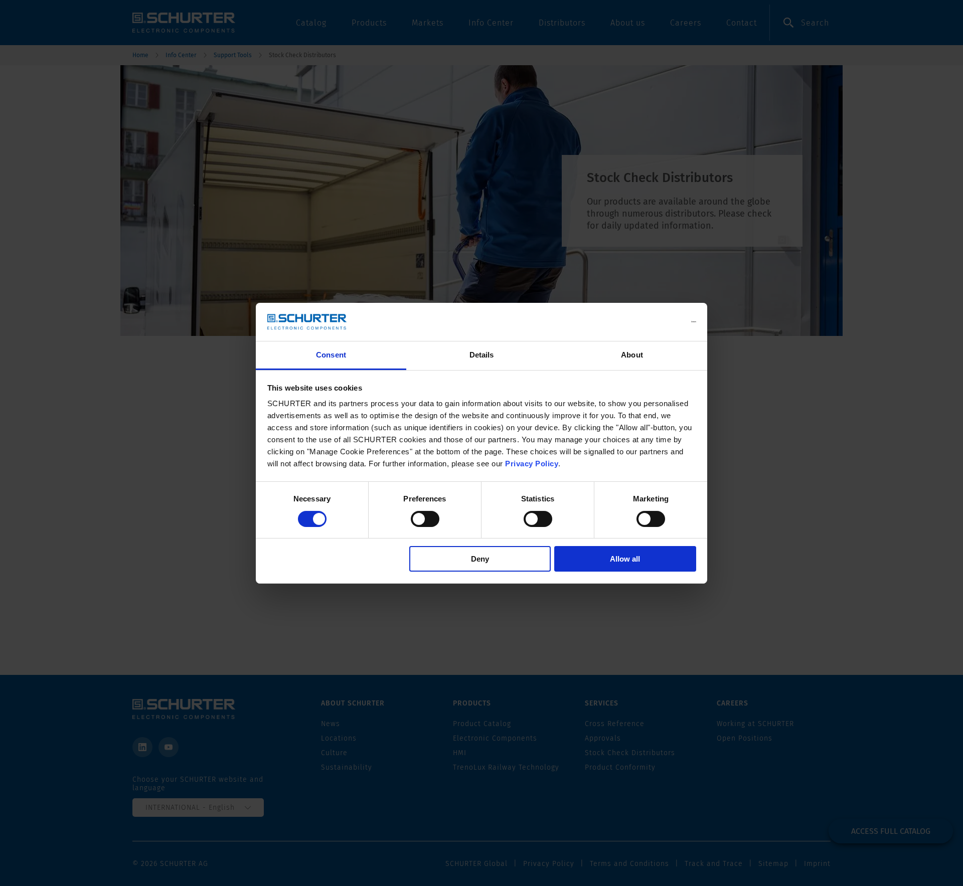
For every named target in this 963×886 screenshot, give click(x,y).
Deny (480, 559)
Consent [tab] (331, 354)
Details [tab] (481, 354)
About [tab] (632, 354)
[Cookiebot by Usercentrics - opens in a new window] (652, 321)
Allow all (625, 559)
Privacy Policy (531, 463)
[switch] (425, 519)
